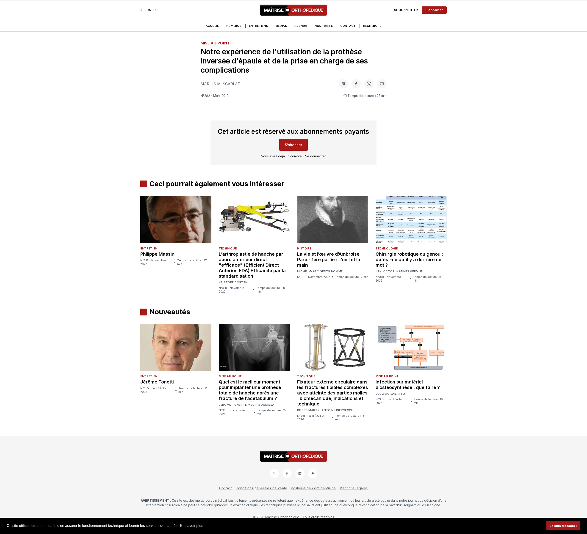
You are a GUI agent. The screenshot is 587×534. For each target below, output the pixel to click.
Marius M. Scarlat (220, 84)
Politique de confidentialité (313, 488)
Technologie (387, 248)
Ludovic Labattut (391, 394)
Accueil (212, 25)
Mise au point (215, 43)
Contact (348, 25)
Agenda (300, 25)
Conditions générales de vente (261, 488)
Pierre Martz (308, 410)
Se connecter (406, 10)
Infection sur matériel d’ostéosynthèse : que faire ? (408, 384)
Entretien (148, 248)
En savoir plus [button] (191, 526)
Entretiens (258, 25)
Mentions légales (354, 488)
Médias (281, 25)
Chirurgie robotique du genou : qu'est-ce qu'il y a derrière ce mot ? (409, 259)
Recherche (372, 25)
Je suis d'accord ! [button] (563, 526)
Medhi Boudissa (261, 405)
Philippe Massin (157, 254)
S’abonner (434, 10)
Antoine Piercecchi (337, 410)
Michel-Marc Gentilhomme (320, 271)
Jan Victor (385, 271)
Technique (228, 248)
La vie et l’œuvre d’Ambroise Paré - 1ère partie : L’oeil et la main (328, 259)
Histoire (304, 248)
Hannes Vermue (409, 271)
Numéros (234, 25)
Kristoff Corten (233, 282)
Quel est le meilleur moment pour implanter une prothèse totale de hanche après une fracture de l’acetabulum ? (250, 390)
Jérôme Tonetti (157, 382)
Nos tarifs (324, 25)
